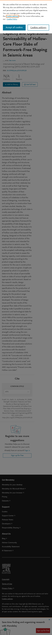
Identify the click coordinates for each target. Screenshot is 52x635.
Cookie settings (12, 16)
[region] (26, 16)
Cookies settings (38, 27)
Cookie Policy (12, 19)
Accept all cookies (14, 27)
